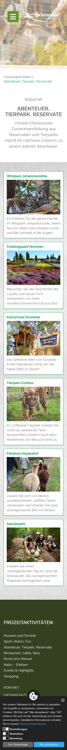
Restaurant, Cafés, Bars (22, 653)
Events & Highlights (19, 670)
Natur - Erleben (16, 665)
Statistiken (16, 733)
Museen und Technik (20, 636)
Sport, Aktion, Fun (17, 641)
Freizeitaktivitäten (17, 77)
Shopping (11, 676)
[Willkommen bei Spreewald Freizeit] (41, 16)
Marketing (16, 738)
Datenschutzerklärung (33, 723)
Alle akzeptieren (49, 744)
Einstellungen (18, 729)
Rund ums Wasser (18, 659)
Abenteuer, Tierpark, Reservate (28, 81)
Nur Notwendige (18, 744)
